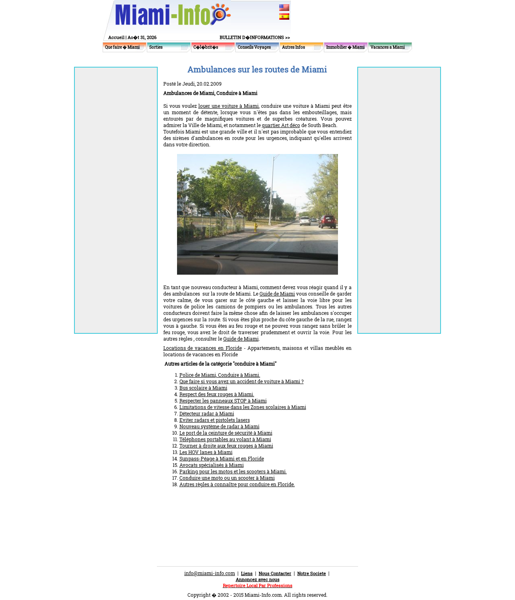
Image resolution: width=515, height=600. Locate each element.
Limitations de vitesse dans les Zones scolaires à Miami (242, 407)
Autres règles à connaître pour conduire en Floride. (237, 484)
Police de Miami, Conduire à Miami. (219, 375)
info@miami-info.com (209, 573)
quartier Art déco (281, 125)
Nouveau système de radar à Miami (219, 426)
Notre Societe (311, 573)
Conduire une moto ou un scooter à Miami (227, 478)
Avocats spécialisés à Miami (211, 465)
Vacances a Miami (388, 47)
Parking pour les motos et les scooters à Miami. (233, 471)
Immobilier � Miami (345, 47)
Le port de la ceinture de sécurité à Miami (225, 432)
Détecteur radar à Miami (206, 413)
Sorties (156, 47)
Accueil (116, 37)
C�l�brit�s (206, 47)
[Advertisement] (257, 514)
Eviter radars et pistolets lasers (214, 420)
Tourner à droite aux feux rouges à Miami (226, 445)
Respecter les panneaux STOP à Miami (223, 400)
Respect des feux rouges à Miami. (216, 394)
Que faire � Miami (122, 47)
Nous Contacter (275, 573)
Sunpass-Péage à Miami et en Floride (221, 458)
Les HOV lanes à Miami (206, 452)
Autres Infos (293, 47)
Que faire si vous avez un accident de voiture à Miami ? (241, 381)
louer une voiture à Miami (228, 106)
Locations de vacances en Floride (202, 348)
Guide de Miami (277, 293)
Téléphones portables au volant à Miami (225, 439)
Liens (247, 573)
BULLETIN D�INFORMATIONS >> (255, 37)
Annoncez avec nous (258, 579)
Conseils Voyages (254, 47)
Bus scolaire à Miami (203, 387)
